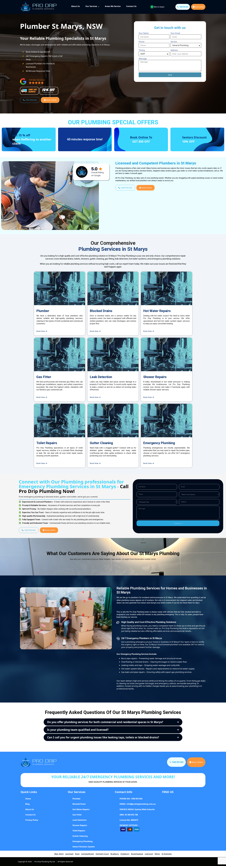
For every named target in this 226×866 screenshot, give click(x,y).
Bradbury (115, 854)
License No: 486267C (129, 820)
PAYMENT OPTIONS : (129, 825)
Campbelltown (87, 854)
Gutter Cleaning (101, 443)
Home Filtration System (84, 846)
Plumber (42, 311)
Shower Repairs (155, 377)
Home (28, 798)
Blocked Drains (101, 311)
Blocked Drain (79, 804)
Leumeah (69, 854)
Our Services (91, 6)
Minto (157, 854)
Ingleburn (125, 854)
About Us (75, 6)
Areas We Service (113, 6)
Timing (142, 50)
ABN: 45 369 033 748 (129, 814)
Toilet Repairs (46, 443)
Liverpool (149, 854)
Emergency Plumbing (159, 443)
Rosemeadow (137, 854)
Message (143, 58)
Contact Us (131, 6)
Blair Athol (59, 854)
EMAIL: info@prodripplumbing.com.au (138, 804)
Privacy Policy (31, 820)
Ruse (77, 854)
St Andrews (167, 854)
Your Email (175, 33)
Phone (141, 41)
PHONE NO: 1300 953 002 (131, 798)
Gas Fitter (43, 377)
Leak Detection (101, 377)
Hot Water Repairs (157, 311)
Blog (27, 804)
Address (174, 50)
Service (174, 41)
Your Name (144, 33)
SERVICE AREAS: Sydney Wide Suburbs (137, 809)
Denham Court (102, 854)
